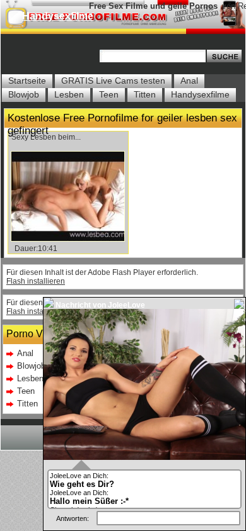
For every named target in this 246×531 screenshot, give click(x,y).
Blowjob (23, 94)
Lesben (69, 94)
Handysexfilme (57, 16)
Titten (145, 94)
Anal (189, 80)
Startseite (27, 80)
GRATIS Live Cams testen (113, 80)
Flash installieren (35, 281)
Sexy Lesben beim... (46, 137)
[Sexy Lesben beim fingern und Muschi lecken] (67, 238)
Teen (109, 94)
